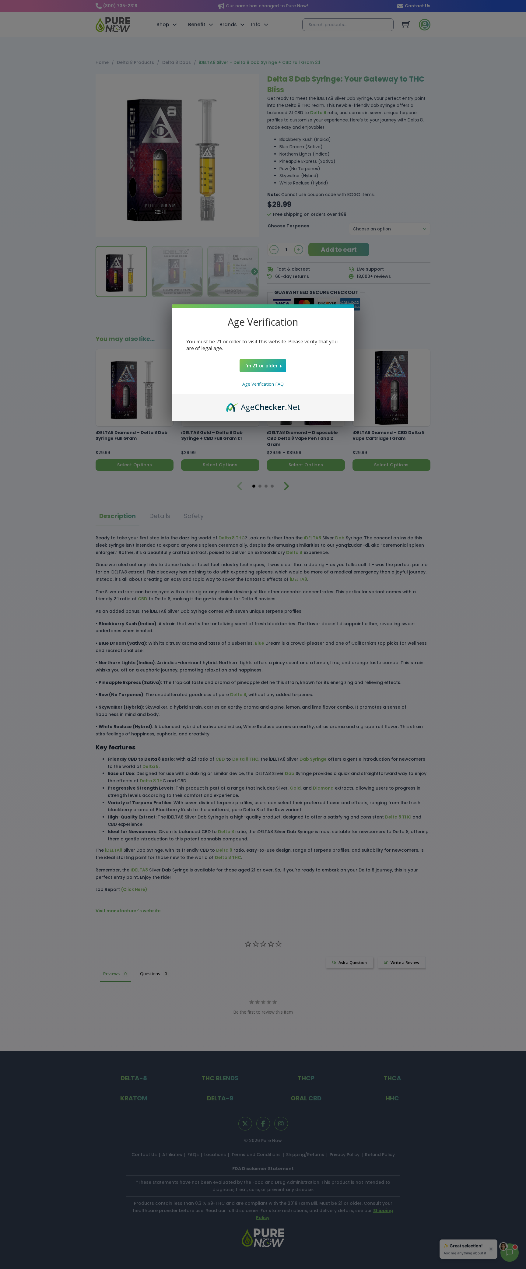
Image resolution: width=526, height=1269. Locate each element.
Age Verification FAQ (263, 384)
